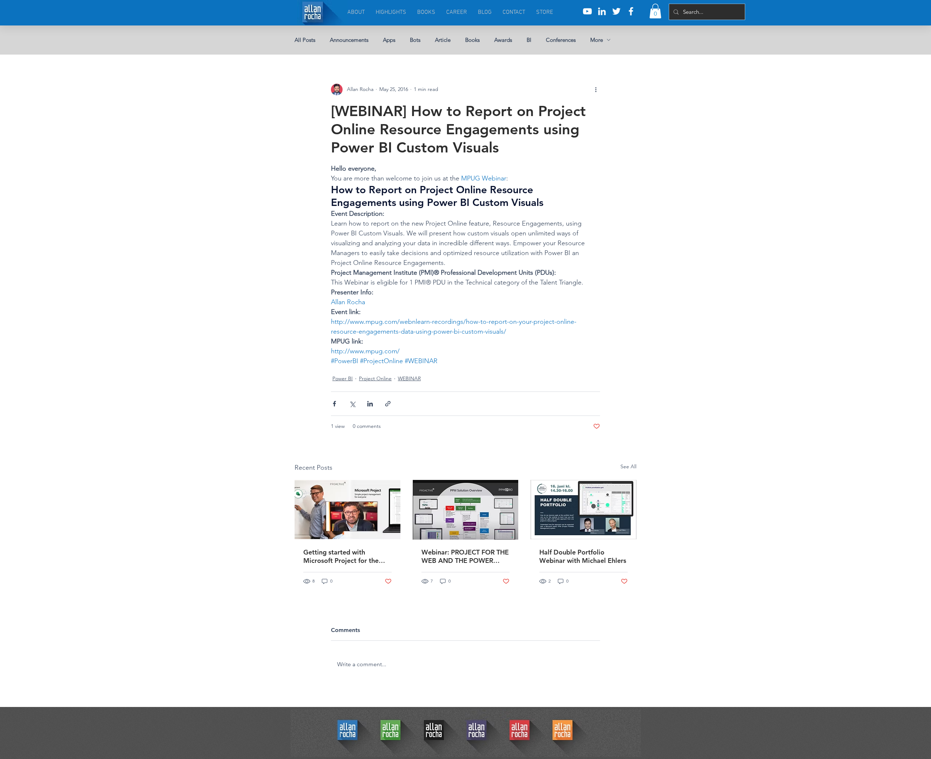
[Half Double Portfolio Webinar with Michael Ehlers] (583, 509)
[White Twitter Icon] (616, 11)
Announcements (349, 40)
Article (443, 40)
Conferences (561, 40)
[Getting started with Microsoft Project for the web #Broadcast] (347, 509)
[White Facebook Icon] (631, 11)
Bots (415, 40)
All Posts (305, 40)
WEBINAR (409, 378)
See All (628, 466)
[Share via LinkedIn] (370, 403)
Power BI (342, 378)
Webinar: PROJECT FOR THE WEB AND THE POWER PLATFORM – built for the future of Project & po (465, 556)
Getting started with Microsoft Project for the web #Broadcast (341, 556)
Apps (389, 40)
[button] (655, 11)
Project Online (375, 378)
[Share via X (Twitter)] (352, 403)
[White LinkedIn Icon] (601, 11)
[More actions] (595, 89)
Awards (503, 40)
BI (529, 40)
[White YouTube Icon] (587, 11)
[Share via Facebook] (334, 403)
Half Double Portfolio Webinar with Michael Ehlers (582, 556)
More (596, 40)
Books (472, 40)
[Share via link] (387, 403)
